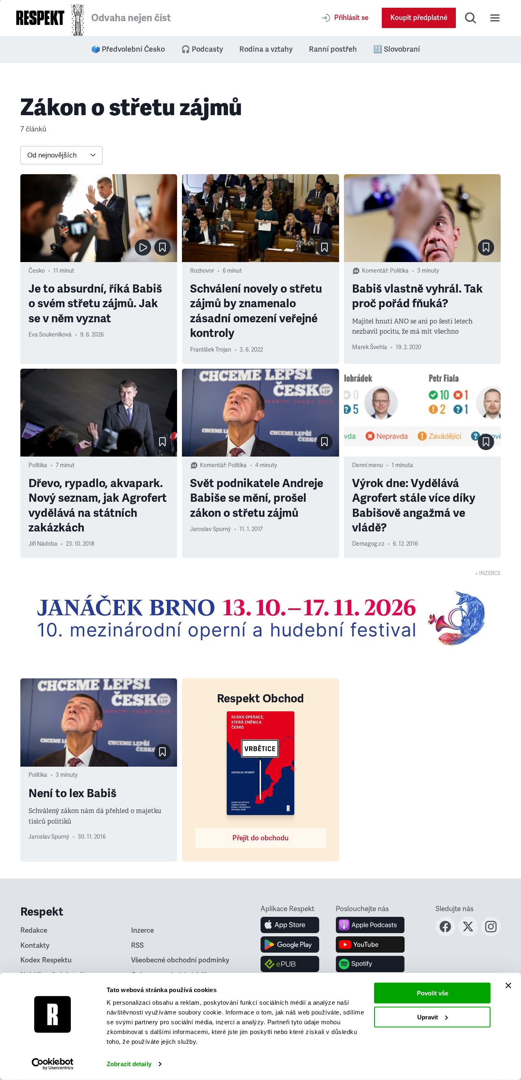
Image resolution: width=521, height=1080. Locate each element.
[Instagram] (491, 933)
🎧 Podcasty (202, 49)
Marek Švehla (369, 347)
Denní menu (367, 465)
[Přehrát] (143, 247)
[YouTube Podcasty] (370, 944)
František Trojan (210, 349)
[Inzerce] (260, 618)
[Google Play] (290, 944)
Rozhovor (202, 270)
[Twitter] (468, 933)
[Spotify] (370, 964)
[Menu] (495, 18)
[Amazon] (290, 964)
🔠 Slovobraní (396, 49)
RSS (137, 945)
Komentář (374, 270)
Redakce (33, 930)
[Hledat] (470, 18)
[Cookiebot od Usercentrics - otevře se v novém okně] (52, 1064)
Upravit (427, 1016)
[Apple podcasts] (370, 925)
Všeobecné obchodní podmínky (180, 960)
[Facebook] (445, 933)
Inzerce (142, 930)
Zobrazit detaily (129, 1063)
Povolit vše (432, 993)
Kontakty (35, 945)
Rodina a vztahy (266, 49)
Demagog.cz (368, 543)
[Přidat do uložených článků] (162, 247)
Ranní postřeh (333, 49)
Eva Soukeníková (50, 334)
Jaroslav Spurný (210, 529)
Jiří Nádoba (42, 543)
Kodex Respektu (46, 960)
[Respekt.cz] (40, 18)
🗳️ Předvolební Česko (128, 49)
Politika (399, 270)
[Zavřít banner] (508, 985)
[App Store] (290, 925)
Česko (36, 270)
